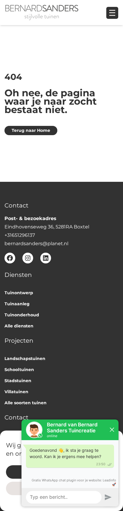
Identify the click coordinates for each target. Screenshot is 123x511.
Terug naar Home (31, 130)
